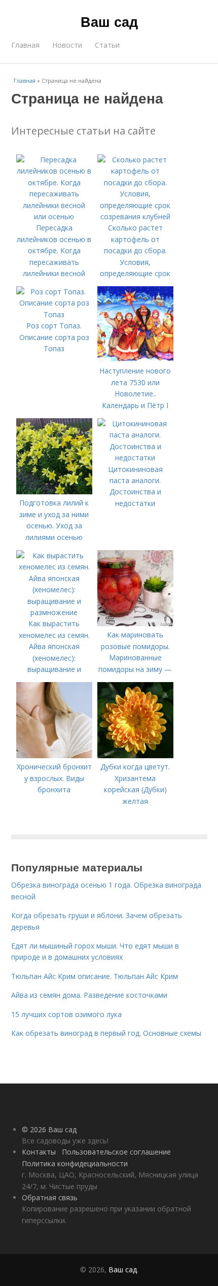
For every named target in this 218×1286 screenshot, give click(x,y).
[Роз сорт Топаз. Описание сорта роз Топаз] (54, 314)
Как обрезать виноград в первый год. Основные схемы (106, 1033)
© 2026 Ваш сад (49, 1129)
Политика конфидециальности (75, 1163)
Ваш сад (109, 21)
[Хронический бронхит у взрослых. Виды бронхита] (54, 755)
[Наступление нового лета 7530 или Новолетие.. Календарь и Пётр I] (135, 359)
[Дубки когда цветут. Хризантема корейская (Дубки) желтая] (135, 755)
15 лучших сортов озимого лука (66, 1014)
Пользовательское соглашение (116, 1152)
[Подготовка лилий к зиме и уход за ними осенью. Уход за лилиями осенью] (54, 491)
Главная (25, 45)
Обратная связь (50, 1197)
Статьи (107, 45)
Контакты (39, 1152)
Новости (67, 45)
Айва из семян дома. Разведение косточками (89, 995)
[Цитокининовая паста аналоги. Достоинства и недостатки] (135, 457)
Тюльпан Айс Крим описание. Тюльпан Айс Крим (94, 976)
